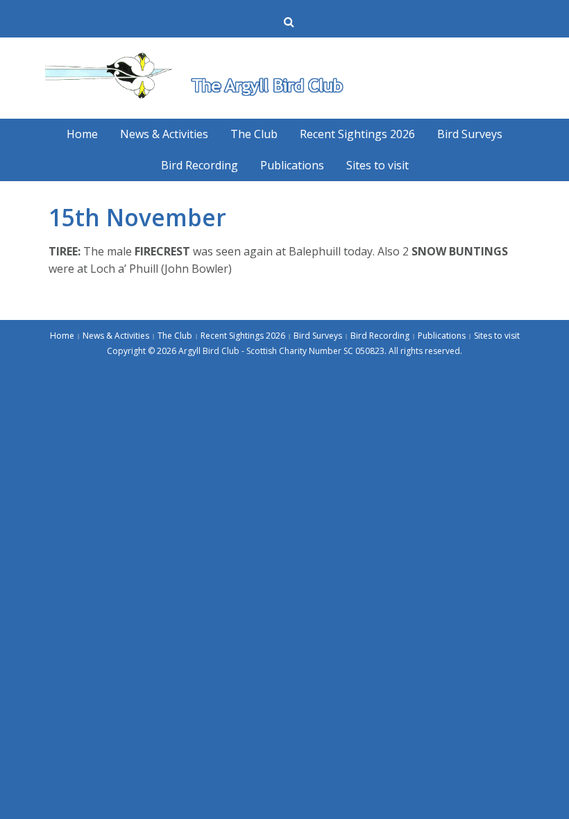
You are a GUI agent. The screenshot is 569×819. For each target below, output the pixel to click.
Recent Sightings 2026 (357, 134)
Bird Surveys (469, 134)
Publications (292, 165)
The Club (254, 134)
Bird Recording (199, 165)
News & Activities (164, 134)
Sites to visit (377, 165)
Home (82, 134)
